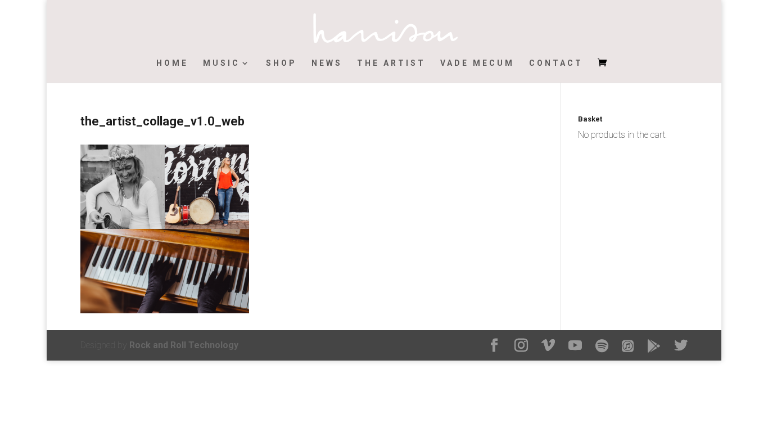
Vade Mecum (477, 63)
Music (221, 63)
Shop (281, 63)
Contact (556, 63)
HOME (172, 63)
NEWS (326, 63)
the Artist (391, 63)
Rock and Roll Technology (183, 345)
